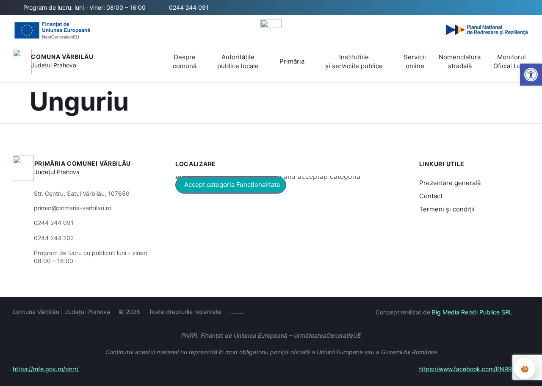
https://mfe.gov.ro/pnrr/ (46, 368)
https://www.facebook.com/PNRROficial (473, 368)
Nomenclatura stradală (460, 61)
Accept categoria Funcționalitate (232, 185)
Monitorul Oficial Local (511, 61)
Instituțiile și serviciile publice (354, 61)
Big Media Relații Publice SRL (472, 312)
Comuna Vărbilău (62, 56)
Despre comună (184, 61)
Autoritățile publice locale (238, 61)
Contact (430, 196)
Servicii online (415, 61)
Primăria (291, 61)
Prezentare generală (450, 183)
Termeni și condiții (447, 209)
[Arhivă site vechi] (524, 7)
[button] (494, 8)
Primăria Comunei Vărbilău (82, 163)
